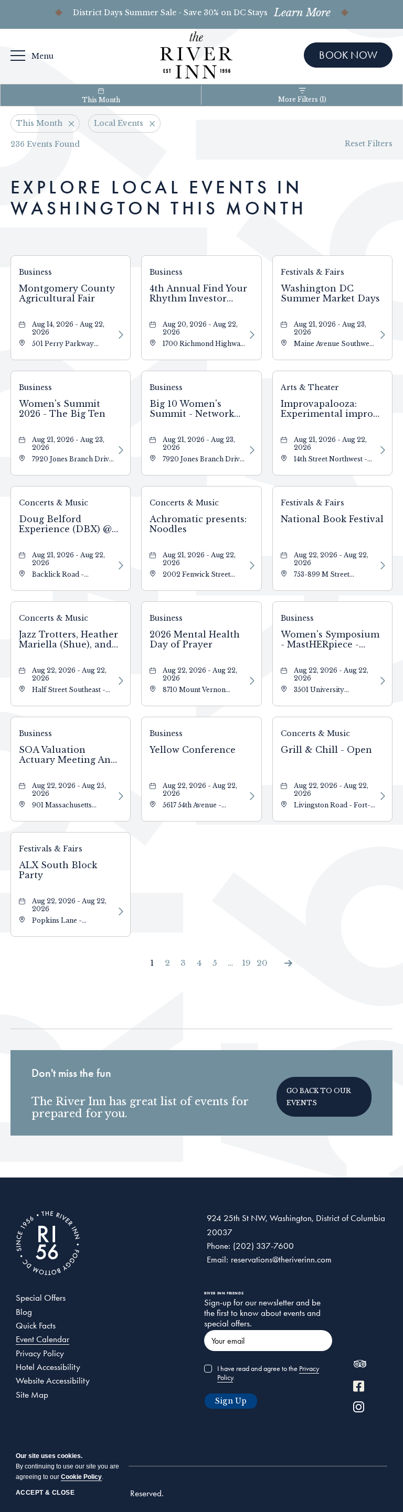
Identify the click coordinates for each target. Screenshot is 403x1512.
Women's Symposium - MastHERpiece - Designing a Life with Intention (330, 640)
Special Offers (41, 1297)
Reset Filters (369, 143)
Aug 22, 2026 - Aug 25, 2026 (69, 789)
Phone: (218, 1245)
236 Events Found (45, 144)
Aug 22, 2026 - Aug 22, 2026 (331, 559)
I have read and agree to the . (268, 1373)
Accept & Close (45, 1492)
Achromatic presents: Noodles (198, 524)
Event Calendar (42, 1339)
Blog (24, 1311)
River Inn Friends (223, 1293)
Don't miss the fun (71, 1073)
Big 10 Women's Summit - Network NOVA (192, 409)
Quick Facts (36, 1325)
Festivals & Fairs (312, 272)
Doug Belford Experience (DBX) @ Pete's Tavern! (65, 524)
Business (35, 272)
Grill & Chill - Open (326, 750)
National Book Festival (332, 519)
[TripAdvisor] (359, 1366)
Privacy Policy (40, 1353)
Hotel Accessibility (48, 1367)
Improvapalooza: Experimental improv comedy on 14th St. (329, 409)
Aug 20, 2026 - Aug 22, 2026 (200, 328)
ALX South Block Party (58, 870)
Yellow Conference (193, 750)
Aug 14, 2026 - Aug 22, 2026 (68, 328)
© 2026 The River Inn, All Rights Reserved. (90, 1493)
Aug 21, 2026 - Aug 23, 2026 (330, 328)
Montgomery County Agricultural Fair (67, 294)
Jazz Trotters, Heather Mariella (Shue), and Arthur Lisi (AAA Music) (68, 640)
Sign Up (231, 1401)
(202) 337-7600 (263, 1245)
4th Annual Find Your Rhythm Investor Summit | (198, 294)
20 (262, 963)
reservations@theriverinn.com (281, 1259)
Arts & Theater (310, 387)
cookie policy (81, 1477)
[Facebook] (358, 1387)
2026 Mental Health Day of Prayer (195, 640)
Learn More (302, 12)
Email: (217, 1259)
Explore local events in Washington (158, 198)
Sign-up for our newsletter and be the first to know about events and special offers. (262, 1313)
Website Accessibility (53, 1380)
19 (246, 963)
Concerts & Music (53, 502)
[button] (324, 1097)
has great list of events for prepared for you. (139, 1108)
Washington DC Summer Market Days (330, 294)
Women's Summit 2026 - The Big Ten (62, 409)
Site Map (32, 1394)
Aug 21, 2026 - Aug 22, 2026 (330, 443)
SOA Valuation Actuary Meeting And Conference (67, 755)
